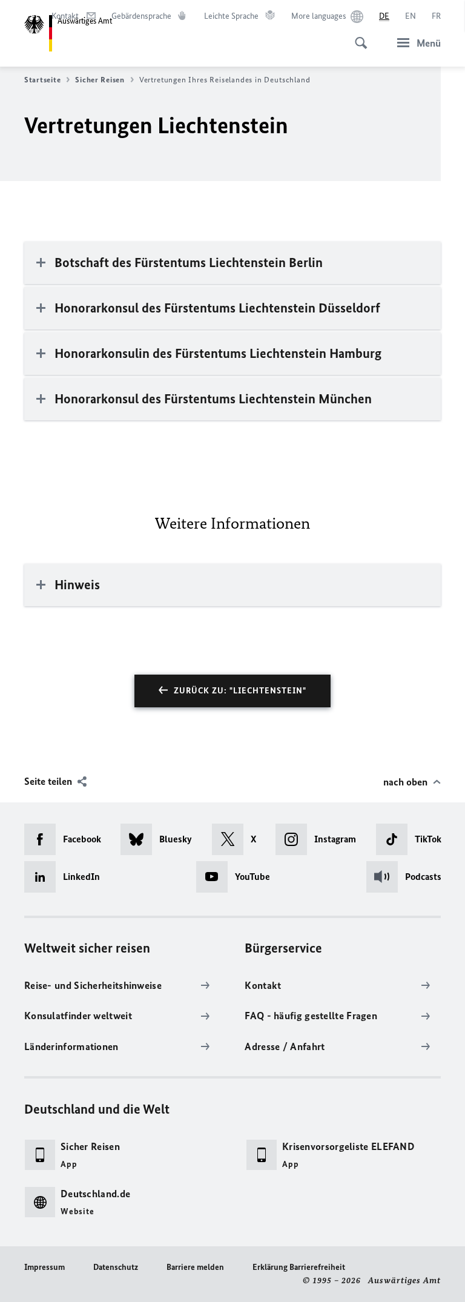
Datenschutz (115, 1267)
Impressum (44, 1267)
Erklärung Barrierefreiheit (298, 1267)
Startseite (42, 79)
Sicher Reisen (100, 79)
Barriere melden (195, 1267)
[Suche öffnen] (357, 36)
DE (384, 16)
